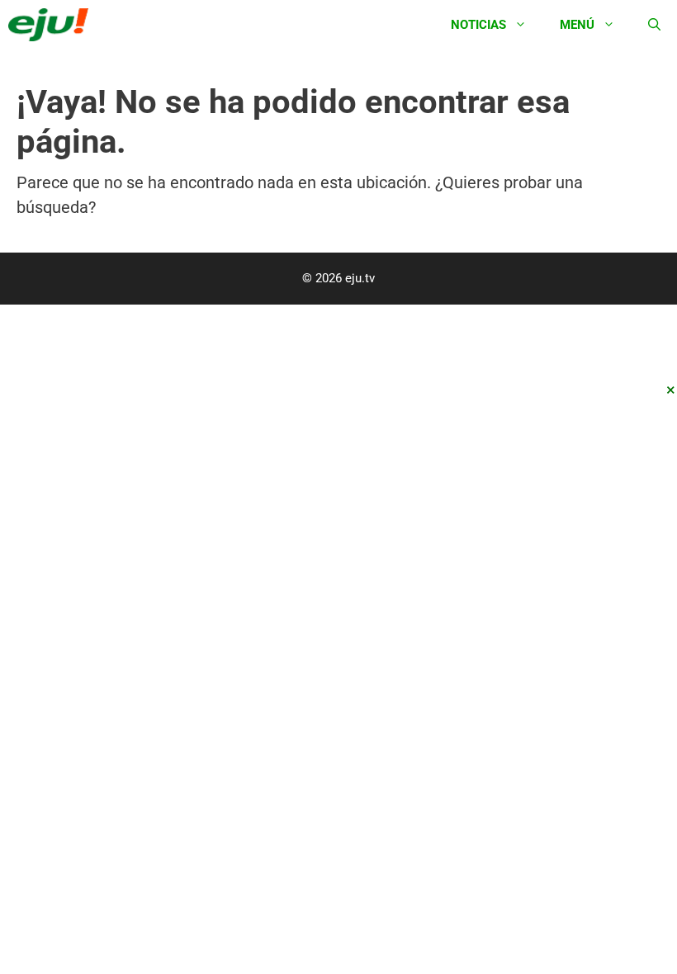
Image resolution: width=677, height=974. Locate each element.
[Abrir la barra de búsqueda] (654, 25)
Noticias (478, 24)
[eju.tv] (52, 25)
